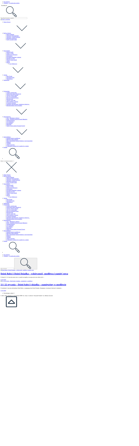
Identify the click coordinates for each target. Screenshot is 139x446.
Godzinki (8, 237)
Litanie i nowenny (10, 238)
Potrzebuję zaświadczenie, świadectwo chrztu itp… (18, 217)
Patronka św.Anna (10, 191)
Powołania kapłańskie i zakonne (13, 190)
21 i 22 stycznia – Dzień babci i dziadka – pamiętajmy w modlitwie (33, 284)
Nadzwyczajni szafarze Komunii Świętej (15, 229)
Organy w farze (10, 186)
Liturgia (5, 198)
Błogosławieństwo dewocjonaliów (14, 219)
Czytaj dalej (3, 279)
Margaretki (8, 228)
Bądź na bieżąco (7, 176)
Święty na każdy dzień (11, 182)
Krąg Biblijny (9, 226)
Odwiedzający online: (8, 293)
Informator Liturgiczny (11, 181)
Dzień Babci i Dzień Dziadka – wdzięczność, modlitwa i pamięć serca (34, 273)
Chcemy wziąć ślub (10, 213)
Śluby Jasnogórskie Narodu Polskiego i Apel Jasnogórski (19, 234)
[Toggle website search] (14, 158)
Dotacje (8, 195)
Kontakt (5, 241)
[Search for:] (11, 16)
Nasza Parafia (6, 184)
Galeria (8, 194)
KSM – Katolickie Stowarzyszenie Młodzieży (16, 223)
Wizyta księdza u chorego (12, 215)
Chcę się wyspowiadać (11, 210)
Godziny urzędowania (11, 206)
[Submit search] (25, 263)
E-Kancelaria (6, 204)
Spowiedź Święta (10, 200)
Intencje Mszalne (10, 177)
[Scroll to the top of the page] (11, 306)
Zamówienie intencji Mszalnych (13, 207)
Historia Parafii (9, 185)
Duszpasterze (9, 189)
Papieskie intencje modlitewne (13, 232)
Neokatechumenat (10, 224)
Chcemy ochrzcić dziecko (12, 208)
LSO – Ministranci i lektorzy (12, 221)
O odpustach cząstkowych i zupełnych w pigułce (17, 239)
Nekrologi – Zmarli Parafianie (13, 180)
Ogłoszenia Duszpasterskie (12, 178)
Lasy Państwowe (13, 197)
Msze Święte (9, 199)
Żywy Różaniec (10, 225)
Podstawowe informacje (11, 187)
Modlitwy (8, 236)
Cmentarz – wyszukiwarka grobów (11, 3)
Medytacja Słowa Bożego (12, 233)
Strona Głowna (6, 174)
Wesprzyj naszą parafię (11, 193)
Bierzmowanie (9, 212)
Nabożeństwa (9, 202)
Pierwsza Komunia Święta (12, 211)
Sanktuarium (6, 203)
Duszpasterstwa (7, 220)
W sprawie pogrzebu (11, 216)
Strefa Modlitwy (7, 230)
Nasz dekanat (6, 1)
